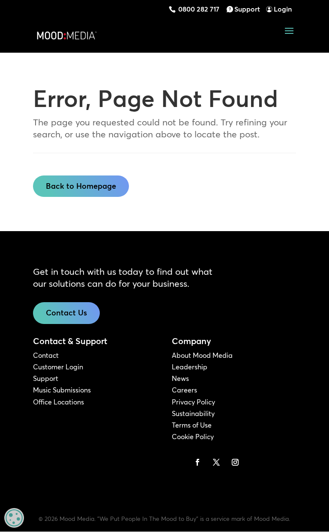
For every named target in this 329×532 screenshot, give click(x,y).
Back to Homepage (81, 186)
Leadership (189, 367)
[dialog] (14, 518)
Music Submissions (62, 390)
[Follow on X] (216, 462)
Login (283, 9)
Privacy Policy (193, 402)
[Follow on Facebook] (197, 462)
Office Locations (58, 402)
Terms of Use (192, 425)
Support (247, 9)
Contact (46, 355)
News (180, 378)
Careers (184, 390)
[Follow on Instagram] (235, 462)
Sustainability (193, 413)
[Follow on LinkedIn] (178, 462)
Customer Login (58, 367)
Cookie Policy (193, 436)
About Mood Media (202, 355)
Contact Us (66, 313)
